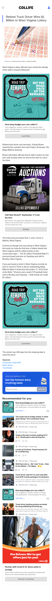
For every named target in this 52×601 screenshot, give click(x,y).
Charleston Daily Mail (11, 363)
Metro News (7, 365)
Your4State (7, 368)
